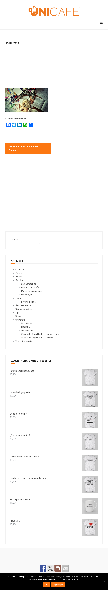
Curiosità (19, 269)
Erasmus (25, 327)
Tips (17, 312)
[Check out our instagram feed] (57, 568)
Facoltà (19, 280)
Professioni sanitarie (31, 291)
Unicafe (19, 316)
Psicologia (26, 294)
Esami (18, 273)
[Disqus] (50, 195)
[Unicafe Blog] (54, 11)
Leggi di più (58, 584)
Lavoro (18, 298)
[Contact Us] (65, 568)
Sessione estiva (23, 309)
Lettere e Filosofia (30, 287)
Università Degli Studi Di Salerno (37, 337)
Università (20, 319)
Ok (46, 584)
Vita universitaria (23, 341)
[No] (104, 581)
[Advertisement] (50, 67)
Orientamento (27, 330)
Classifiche (26, 323)
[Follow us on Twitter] (50, 568)
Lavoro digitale (28, 302)
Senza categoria (23, 305)
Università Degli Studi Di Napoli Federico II (42, 334)
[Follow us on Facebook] (43, 568)
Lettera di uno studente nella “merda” (24, 148)
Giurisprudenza (28, 284)
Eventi (18, 276)
